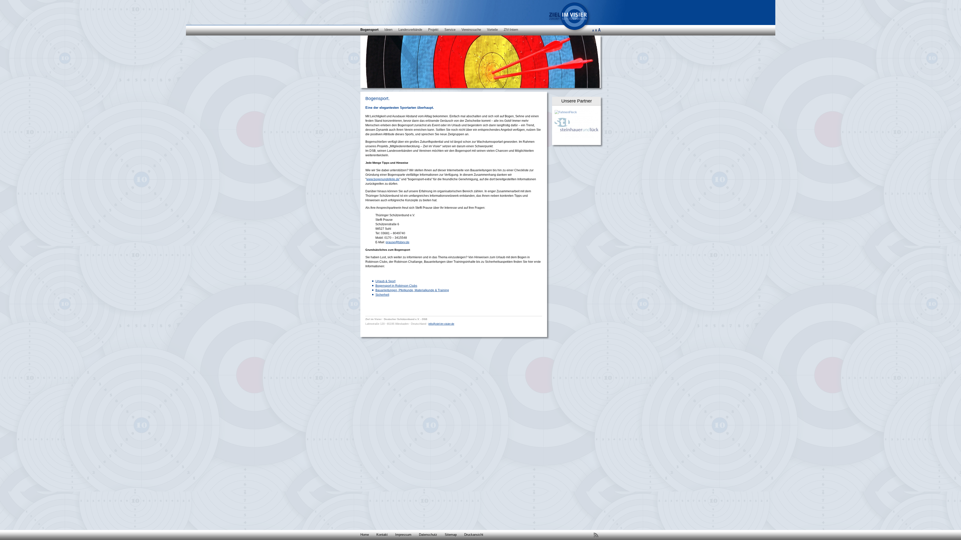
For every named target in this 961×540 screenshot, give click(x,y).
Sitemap (451, 534)
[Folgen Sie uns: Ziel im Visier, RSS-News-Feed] (596, 535)
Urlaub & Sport (385, 281)
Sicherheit (382, 294)
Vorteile (492, 30)
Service (449, 30)
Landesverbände (410, 30)
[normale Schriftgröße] (596, 31)
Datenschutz (428, 534)
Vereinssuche (471, 30)
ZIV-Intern (511, 30)
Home (364, 534)
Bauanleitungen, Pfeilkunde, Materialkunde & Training (412, 290)
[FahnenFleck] (566, 112)
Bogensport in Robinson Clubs (396, 286)
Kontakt (382, 534)
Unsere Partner (576, 101)
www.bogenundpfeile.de (382, 179)
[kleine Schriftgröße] (593, 31)
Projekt (433, 30)
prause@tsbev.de (397, 242)
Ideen (388, 30)
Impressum (403, 534)
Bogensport (369, 30)
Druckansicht (473, 534)
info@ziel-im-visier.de (441, 323)
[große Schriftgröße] (599, 31)
